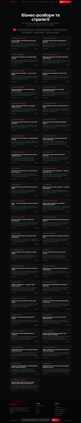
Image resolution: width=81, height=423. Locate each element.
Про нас (52, 1)
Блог (42, 1)
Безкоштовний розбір (65, 1)
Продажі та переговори (39, 32)
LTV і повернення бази (27, 32)
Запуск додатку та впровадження (60, 29)
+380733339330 (58, 407)
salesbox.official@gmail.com (60, 409)
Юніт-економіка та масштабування (43, 29)
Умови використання (59, 413)
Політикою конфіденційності (43, 420)
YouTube (69, 420)
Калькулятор (36, 1)
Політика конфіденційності (60, 411)
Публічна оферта (58, 415)
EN (56, 1)
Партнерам (46, 1)
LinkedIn (65, 420)
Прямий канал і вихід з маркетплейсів (26, 29)
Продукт (23, 1)
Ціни (32, 1)
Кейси (28, 1)
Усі (14, 29)
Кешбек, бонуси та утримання (52, 32)
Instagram (60, 420)
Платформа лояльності (40, 405)
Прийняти (55, 420)
